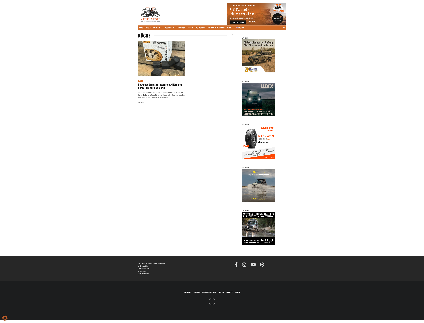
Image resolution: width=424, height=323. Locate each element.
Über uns (221, 292)
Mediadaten (187, 292)
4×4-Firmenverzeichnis (216, 27)
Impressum (196, 292)
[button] (5, 318)
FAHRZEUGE (181, 27)
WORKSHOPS (200, 27)
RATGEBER (156, 27)
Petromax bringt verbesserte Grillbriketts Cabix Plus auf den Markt (160, 86)
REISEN (148, 27)
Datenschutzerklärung (209, 292)
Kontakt (237, 292)
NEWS (141, 27)
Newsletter (229, 292)
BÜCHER (190, 27)
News (140, 80)
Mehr (229, 27)
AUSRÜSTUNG (169, 27)
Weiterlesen (141, 102)
